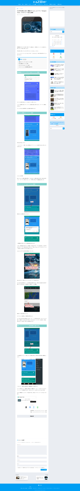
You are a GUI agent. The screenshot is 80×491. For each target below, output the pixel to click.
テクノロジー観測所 (54, 118)
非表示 (25, 59)
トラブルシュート (40, 4)
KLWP (39, 410)
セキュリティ (46, 4)
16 (52, 42)
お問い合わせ (60, 4)
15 (61, 41)
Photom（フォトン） (60, 118)
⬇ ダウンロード (33, 401)
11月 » (53, 46)
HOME (40, 485)
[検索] (63, 32)
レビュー (30, 4)
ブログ (42, 410)
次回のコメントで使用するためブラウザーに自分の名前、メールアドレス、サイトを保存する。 (31, 467)
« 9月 (51, 46)
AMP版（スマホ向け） (52, 4)
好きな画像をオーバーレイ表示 (23, 63)
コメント (19, 444)
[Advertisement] (32, 40)
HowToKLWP (30, 488)
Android (26, 4)
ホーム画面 (34, 4)
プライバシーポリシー (49, 488)
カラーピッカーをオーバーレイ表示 (24, 65)
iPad (22, 4)
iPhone (19, 4)
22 (61, 42)
